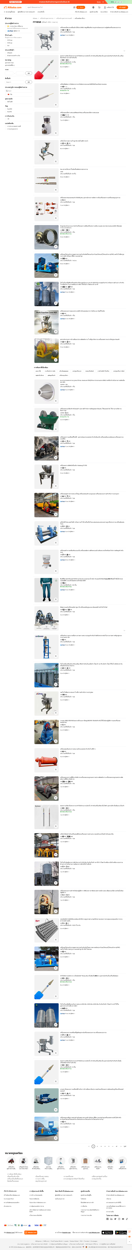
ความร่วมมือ (110, 1211)
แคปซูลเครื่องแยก (76, 371)
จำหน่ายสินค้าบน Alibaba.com (115, 1195)
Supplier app (66, 1232)
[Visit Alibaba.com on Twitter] (115, 1219)
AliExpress (38, 1241)
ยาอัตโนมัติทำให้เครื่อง (103, 371)
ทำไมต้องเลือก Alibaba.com (12, 1195)
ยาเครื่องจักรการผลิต (50, 371)
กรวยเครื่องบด (68, 1176)
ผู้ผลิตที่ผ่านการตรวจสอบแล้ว (63, 1195)
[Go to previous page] (89, 1146)
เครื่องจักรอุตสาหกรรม (46, 18)
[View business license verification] (83, 1247)
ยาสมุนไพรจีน (96, 1179)
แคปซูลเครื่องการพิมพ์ (118, 371)
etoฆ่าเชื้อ (38, 371)
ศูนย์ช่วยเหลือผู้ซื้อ (86, 1195)
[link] (129, 1231)
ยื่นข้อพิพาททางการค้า (87, 1202)
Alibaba (35, 18)
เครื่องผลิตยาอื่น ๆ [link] (80, 18)
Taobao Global (74, 1241)
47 (116, 1146)
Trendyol (86, 1241)
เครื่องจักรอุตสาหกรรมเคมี (64, 18)
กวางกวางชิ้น (40, 1179)
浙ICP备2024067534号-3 (115, 1247)
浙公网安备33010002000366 (98, 1247)
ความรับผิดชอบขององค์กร (11, 1202)
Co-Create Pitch (9, 1199)
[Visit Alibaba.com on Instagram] (119, 1219)
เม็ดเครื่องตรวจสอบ (42, 1176)
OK (29, 73)
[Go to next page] (121, 1146)
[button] (74, 7)
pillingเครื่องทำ (51, 375)
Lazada (66, 1241)
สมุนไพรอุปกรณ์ (40, 1181)
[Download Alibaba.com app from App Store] (107, 1232)
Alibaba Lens (10, 1232)
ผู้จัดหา (72, 35)
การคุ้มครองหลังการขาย (36, 1206)
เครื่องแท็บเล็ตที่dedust (15, 1179)
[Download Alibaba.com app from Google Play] (121, 1232)
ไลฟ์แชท (83, 1199)
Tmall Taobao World (56, 1241)
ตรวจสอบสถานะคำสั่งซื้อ (113, 1202)
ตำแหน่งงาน (7, 1206)
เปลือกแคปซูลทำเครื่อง (99, 1176)
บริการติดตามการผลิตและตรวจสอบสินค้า (40, 1210)
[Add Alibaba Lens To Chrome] (30, 1232)
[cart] (99, 7)
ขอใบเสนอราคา (60, 1199)
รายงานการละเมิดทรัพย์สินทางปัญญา (90, 1210)
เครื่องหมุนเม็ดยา (64, 375)
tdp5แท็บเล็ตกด (40, 375)
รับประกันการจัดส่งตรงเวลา (37, 1202)
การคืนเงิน (84, 1206)
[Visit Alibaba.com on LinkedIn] (111, 1219)
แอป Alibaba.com (94, 1232)
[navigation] (18, 583)
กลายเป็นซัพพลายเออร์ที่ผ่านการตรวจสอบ (116, 1207)
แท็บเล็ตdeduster (63, 371)
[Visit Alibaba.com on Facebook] (107, 1219)
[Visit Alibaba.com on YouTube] (123, 1219)
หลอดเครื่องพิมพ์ (89, 371)
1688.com (46, 1241)
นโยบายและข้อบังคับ (35, 1215)
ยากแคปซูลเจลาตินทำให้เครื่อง (74, 1179)
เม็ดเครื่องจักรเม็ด (13, 1176)
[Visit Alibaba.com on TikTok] (127, 1219)
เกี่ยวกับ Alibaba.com (10, 1191)
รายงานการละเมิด (86, 1215)
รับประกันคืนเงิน (34, 1199)
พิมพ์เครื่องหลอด (13, 1181)
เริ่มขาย (108, 1199)
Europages (94, 1241)
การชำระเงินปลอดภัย (35, 1195)
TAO (81, 1241)
